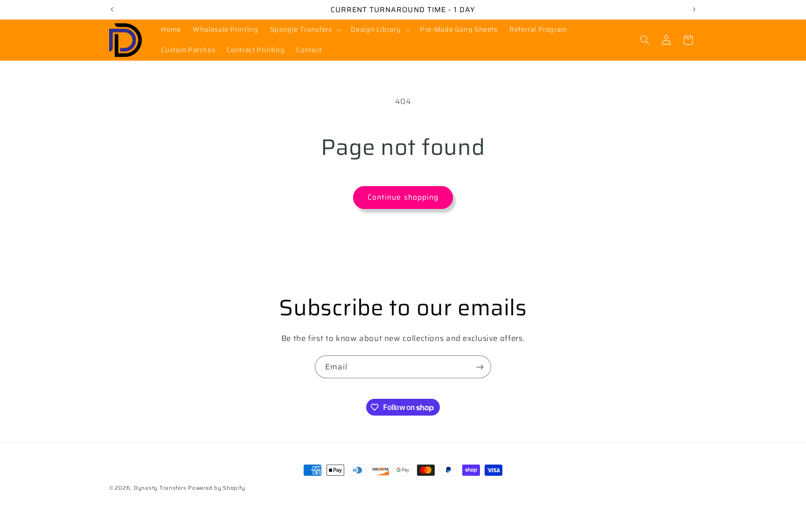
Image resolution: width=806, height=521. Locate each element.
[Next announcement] (694, 9)
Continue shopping (403, 197)
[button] (304, 30)
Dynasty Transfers (160, 488)
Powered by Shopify (216, 488)
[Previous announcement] (112, 9)
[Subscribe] (480, 366)
